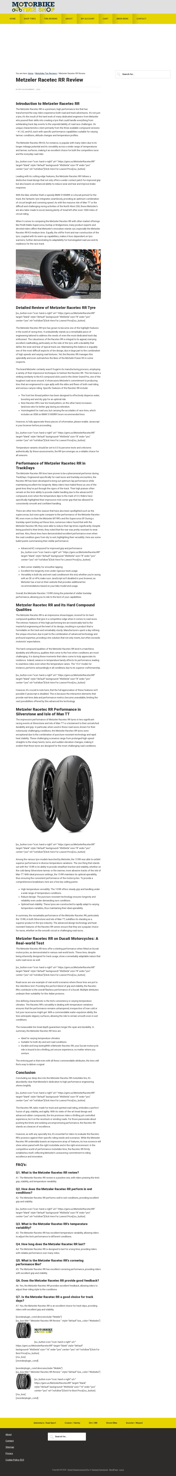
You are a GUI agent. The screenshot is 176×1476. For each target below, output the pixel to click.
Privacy (9, 1453)
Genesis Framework (100, 1470)
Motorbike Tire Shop (33, 7)
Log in (121, 1470)
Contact (10, 1440)
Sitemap (10, 1447)
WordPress (113, 1470)
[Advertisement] (88, 43)
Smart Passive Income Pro (78, 1470)
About (9, 1434)
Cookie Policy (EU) (15, 1459)
